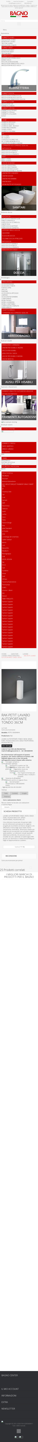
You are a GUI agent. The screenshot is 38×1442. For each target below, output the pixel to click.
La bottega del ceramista (10, 537)
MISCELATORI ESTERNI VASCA (11, 58)
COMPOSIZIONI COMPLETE (10, 306)
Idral (3, 534)
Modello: (5, 732)
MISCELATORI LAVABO (9, 40)
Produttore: (6, 736)
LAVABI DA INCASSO (8, 124)
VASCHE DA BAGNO (8, 163)
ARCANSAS (5, 476)
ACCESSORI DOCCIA (8, 236)
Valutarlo (7, 807)
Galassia (4, 509)
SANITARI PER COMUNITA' (10, 173)
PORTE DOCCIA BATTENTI (10, 226)
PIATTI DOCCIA (6, 148)
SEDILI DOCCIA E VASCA (9, 250)
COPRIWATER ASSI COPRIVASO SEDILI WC (15, 145)
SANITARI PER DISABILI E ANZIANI (12, 143)
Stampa (4, 790)
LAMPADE (5, 295)
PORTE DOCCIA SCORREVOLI (11, 222)
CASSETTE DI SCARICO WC (10, 140)
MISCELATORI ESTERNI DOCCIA (11, 96)
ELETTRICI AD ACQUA (8, 462)
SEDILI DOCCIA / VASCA (9, 353)
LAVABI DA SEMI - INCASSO (10, 126)
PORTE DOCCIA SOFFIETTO (10, 228)
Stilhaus (4, 579)
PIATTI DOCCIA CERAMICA (10, 151)
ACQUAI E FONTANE (8, 429)
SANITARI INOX (6, 181)
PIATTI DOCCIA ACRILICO (9, 152)
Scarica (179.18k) (19, 847)
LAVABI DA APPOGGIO (9, 122)
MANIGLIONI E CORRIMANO (11, 345)
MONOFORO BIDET (8, 52)
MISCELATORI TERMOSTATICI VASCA (13, 64)
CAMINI (4, 458)
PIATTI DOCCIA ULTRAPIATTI (10, 154)
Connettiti (30, 1)
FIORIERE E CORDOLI (8, 443)
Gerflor (4, 514)
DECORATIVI (6, 452)
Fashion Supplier (7, 602)
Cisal (3, 497)
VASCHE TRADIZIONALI (9, 165)
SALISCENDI (6, 233)
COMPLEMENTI (6, 299)
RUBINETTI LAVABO (8, 37)
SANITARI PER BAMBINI (9, 179)
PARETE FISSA (6, 224)
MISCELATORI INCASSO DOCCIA (12, 97)
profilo (8, 1)
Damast (4, 500)
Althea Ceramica (7, 473)
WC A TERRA (5, 136)
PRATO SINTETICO (7, 446)
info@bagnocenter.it (15, 3)
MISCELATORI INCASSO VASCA (11, 65)
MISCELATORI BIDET (8, 50)
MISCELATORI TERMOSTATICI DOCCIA (13, 99)
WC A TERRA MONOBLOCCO (11, 141)
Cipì (3, 494)
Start (3, 576)
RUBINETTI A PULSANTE (9, 114)
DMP (3, 503)
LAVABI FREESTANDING (9, 128)
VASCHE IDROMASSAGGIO (10, 169)
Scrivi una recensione (8, 730)
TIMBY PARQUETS (7, 599)
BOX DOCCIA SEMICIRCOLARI (11, 219)
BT (3, 489)
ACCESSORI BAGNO (8, 284)
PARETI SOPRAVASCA (8, 221)
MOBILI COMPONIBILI (8, 304)
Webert (4, 596)
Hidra (4, 520)
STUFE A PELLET (7, 464)
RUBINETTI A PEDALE (8, 112)
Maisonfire (5, 548)
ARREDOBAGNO (7, 282)
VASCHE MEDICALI (8, 359)
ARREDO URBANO (7, 449)
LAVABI (4, 120)
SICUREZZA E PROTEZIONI (10, 466)
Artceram (5, 479)
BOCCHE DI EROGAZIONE (10, 62)
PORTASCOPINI (6, 288)
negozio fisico (22, 780)
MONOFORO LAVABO (8, 42)
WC (3, 134)
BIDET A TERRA (6, 159)
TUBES (4, 587)
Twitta (6, 793)
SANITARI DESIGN (7, 176)
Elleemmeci (6, 506)
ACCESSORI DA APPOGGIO (10, 293)
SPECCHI (4, 289)
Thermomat (6, 585)
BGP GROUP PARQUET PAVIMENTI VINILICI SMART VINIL (17, 485)
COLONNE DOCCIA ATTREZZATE (12, 239)
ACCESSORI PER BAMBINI (10, 297)
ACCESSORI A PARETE (8, 286)
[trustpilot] (5, 1422)
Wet (3, 593)
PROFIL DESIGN (7, 559)
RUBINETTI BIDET (7, 48)
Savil (3, 568)
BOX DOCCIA (6, 216)
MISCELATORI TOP (7, 104)
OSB (3, 556)
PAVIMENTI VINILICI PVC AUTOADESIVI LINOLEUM (17, 391)
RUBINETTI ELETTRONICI (9, 110)
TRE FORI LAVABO (7, 43)
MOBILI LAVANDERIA (8, 302)
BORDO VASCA (6, 60)
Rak (3, 562)
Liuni (3, 545)
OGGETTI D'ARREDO (8, 310)
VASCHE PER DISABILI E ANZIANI (12, 171)
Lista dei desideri (18, 1)
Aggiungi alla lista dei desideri (11, 787)
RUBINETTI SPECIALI (8, 108)
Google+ (24, 793)
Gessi (4, 517)
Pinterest (7, 796)
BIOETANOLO (6, 461)
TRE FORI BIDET (6, 53)
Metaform (5, 551)
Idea (3, 525)
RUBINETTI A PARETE (8, 106)
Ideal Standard (7, 528)
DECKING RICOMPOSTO (9, 394)
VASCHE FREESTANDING (9, 167)
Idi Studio (5, 531)
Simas (4, 573)
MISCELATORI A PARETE (9, 45)
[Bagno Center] (19, 13)
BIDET (4, 157)
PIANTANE (5, 291)
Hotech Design (7, 523)
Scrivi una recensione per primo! (12, 860)
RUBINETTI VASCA (7, 56)
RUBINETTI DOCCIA (8, 93)
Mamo (4, 542)
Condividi (15, 793)
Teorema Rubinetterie (9, 582)
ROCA (4, 565)
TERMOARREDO (7, 308)
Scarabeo (5, 571)
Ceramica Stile (6, 492)
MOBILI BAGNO (6, 300)
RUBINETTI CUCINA (8, 102)
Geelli (4, 511)
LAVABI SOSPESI (7, 129)
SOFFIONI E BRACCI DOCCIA (11, 230)
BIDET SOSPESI (6, 161)
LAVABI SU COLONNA (8, 131)
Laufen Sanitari (7, 540)
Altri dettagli (6, 746)
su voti (4, 728)
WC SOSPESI (6, 138)
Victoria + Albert (7, 590)
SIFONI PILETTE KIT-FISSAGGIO (11, 184)
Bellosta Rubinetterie (9, 481)
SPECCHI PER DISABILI (9, 350)
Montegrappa (6, 554)
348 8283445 (28, 3)
